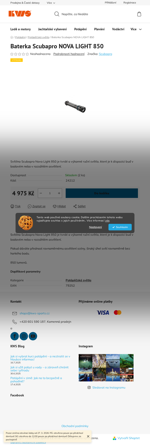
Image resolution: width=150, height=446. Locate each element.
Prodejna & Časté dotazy (25, 2)
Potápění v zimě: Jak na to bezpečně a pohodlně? (36, 380)
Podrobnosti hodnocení (69, 54)
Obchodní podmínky (75, 426)
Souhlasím (122, 227)
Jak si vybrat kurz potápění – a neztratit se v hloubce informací (40, 358)
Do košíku (101, 193)
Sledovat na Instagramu (108, 387)
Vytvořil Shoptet (129, 438)
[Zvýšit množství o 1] (59, 193)
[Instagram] (24, 336)
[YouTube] (33, 336)
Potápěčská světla (78, 280)
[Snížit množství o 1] (41, 193)
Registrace (129, 2)
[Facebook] (14, 336)
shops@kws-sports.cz (35, 313)
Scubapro (105, 54)
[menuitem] (20, 29)
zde (107, 220)
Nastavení (95, 227)
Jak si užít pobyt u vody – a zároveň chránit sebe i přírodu (39, 369)
